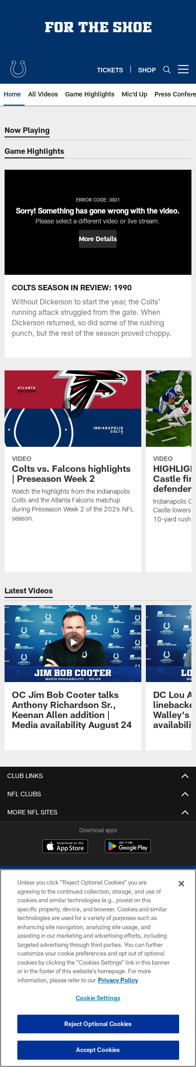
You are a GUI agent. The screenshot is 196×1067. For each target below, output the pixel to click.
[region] (98, 968)
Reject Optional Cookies (98, 1023)
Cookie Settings (98, 997)
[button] (98, 239)
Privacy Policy (118, 980)
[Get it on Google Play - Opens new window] (128, 850)
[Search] (166, 69)
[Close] (181, 884)
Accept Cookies (98, 1049)
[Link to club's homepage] (18, 65)
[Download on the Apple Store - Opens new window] (65, 847)
